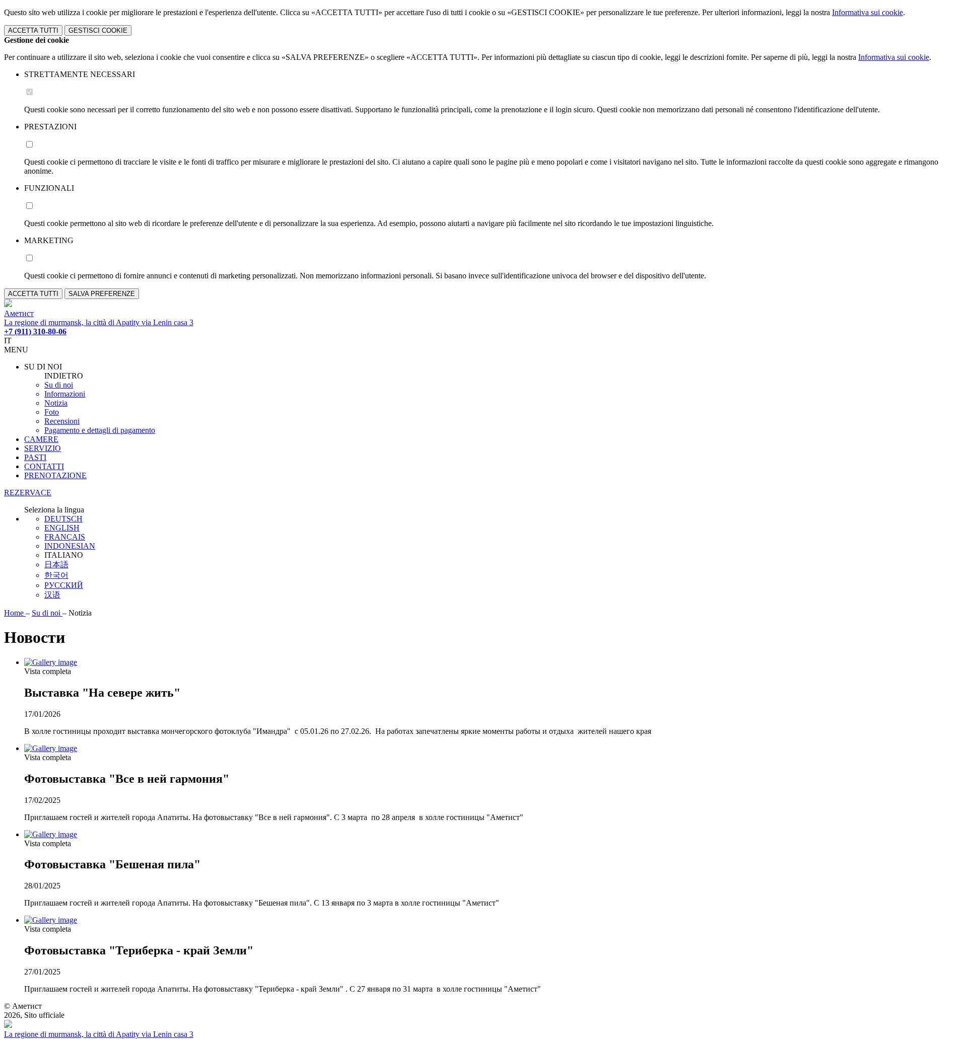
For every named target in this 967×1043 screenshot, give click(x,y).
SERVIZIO (42, 448)
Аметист (19, 313)
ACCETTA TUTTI (33, 30)
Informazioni (64, 394)
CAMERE (41, 439)
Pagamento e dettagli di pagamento (99, 430)
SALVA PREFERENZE (101, 293)
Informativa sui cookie (867, 12)
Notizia (55, 403)
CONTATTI (44, 466)
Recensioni (62, 421)
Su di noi (58, 385)
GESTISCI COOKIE (97, 30)
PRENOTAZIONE (55, 475)
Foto (51, 412)
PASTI (35, 457)
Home (15, 613)
